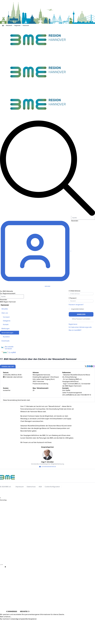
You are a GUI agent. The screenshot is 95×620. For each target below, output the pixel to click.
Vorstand (6, 317)
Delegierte (6, 321)
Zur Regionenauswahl (7, 293)
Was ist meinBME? (75, 330)
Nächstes (24, 611)
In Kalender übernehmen (13, 377)
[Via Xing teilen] (92, 366)
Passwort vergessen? (76, 305)
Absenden (3, 300)
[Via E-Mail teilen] (94, 366)
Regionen (17, 25)
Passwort (72, 298)
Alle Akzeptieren (31, 619)
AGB (40, 487)
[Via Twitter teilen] (85, 366)
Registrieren (73, 324)
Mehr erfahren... (6, 617)
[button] (47, 168)
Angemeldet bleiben (77, 309)
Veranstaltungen (7, 333)
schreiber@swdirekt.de (48, 466)
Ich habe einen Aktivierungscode (80, 327)
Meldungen (5, 329)
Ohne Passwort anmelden (81, 319)
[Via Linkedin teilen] (88, 366)
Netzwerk (9, 25)
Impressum (20, 487)
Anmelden (81, 314)
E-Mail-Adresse (74, 291)
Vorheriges (12, 611)
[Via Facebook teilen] (90, 366)
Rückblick (6, 337)
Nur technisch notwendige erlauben (12, 619)
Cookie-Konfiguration (52, 487)
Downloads (5, 341)
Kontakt (6, 324)
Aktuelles (4, 309)
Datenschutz (31, 487)
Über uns (4, 313)
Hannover (26, 25)
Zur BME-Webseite (6, 291)
